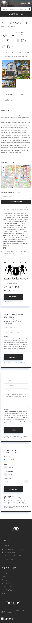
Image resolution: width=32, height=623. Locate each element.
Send (14, 430)
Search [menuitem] (5, 577)
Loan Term (7, 456)
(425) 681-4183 (17, 14)
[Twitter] (18, 603)
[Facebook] (4, 603)
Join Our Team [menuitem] (8, 590)
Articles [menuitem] (5, 593)
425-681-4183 (12, 287)
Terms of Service (20, 438)
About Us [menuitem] (6, 583)
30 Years (8, 459)
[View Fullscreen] (3, 174)
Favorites (23, 3)
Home (2, 251)
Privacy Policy (11, 438)
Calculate (13, 489)
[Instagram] (13, 603)
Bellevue (20, 251)
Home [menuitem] (4, 573)
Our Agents (7, 301)
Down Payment (8, 471)
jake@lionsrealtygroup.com (14, 549)
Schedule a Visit (22, 375)
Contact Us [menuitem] (6, 580)
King (15, 251)
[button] (29, 9)
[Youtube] (9, 603)
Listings (8, 251)
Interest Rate (7, 478)
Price (5, 464)
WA (12, 251)
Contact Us (14, 297)
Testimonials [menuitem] (7, 587)
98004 (26, 251)
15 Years (15, 459)
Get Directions (16, 202)
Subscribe (13, 357)
